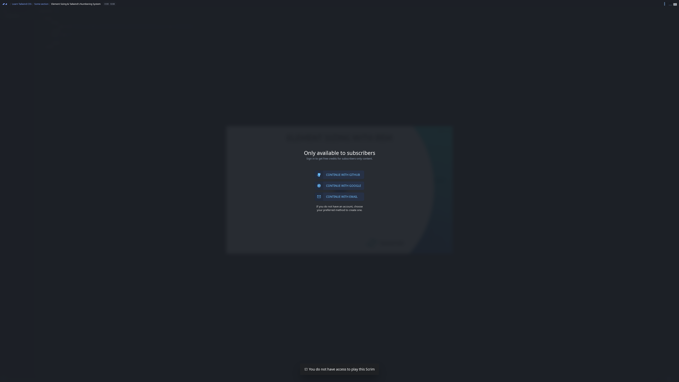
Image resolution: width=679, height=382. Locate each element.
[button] (666, 4)
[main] (339, 191)
